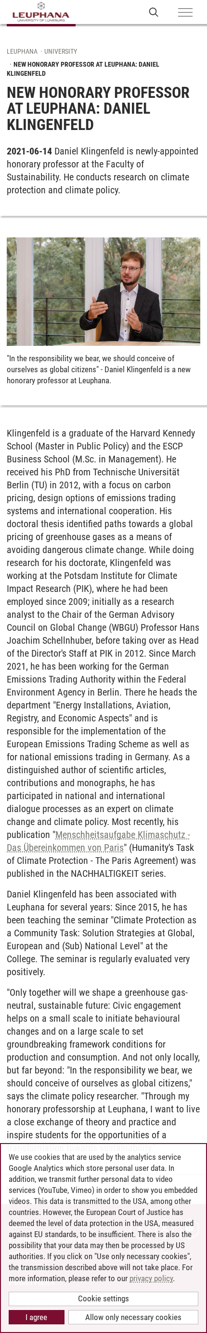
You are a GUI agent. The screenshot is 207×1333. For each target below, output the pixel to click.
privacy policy (151, 1278)
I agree (36, 1317)
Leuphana (22, 51)
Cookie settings (103, 1298)
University (60, 51)
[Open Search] (154, 11)
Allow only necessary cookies (133, 1317)
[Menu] (185, 13)
